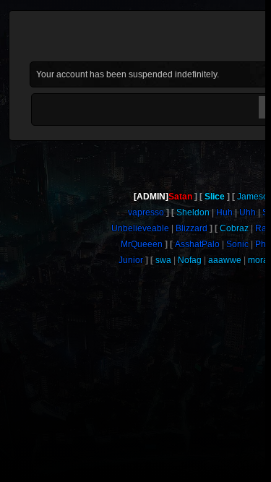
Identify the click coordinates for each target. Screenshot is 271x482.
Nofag (190, 260)
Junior (131, 260)
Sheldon (193, 212)
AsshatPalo (197, 244)
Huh (224, 212)
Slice (215, 196)
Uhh (247, 212)
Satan (180, 196)
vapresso (146, 212)
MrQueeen (142, 244)
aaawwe (224, 260)
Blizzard (191, 228)
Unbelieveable (140, 228)
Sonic (237, 244)
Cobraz (234, 228)
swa (163, 260)
